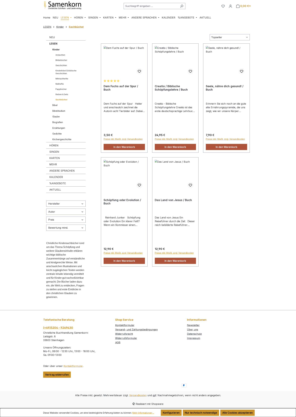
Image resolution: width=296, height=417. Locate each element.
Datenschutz (194, 333)
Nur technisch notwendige (201, 412)
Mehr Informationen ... (143, 412)
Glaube (56, 116)
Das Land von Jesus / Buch (173, 200)
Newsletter (193, 325)
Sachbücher (62, 99)
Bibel (55, 105)
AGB (117, 342)
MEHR (53, 164)
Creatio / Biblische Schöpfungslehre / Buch (171, 88)
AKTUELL (55, 189)
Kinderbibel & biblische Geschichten (66, 72)
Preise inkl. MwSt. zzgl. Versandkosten (123, 139)
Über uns (192, 329)
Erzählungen (58, 128)
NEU (52, 37)
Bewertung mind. (58, 227)
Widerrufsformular (126, 338)
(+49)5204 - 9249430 (58, 327)
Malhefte (60, 84)
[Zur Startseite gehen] (66, 5)
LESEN (53, 43)
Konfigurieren (171, 412)
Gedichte (57, 133)
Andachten (60, 55)
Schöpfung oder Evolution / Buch (122, 201)
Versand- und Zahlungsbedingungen (136, 329)
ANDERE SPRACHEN (62, 170)
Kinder (56, 49)
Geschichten (61, 65)
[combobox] (151, 6)
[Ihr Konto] (230, 6)
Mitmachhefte (62, 78)
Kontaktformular (73, 366)
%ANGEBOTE (57, 183)
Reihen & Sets (62, 94)
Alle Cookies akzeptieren (237, 412)
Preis (51, 219)
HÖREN (53, 145)
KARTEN (54, 158)
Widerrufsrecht (124, 333)
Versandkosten (138, 395)
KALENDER (56, 177)
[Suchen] (181, 6)
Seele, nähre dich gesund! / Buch (224, 88)
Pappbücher (61, 89)
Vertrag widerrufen (57, 374)
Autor (51, 211)
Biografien (57, 122)
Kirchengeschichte (61, 139)
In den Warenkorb (124, 146)
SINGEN (54, 151)
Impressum (193, 338)
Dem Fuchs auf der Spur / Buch (121, 88)
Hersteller (54, 203)
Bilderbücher (61, 60)
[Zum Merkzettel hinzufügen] (139, 71)
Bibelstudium (58, 111)
